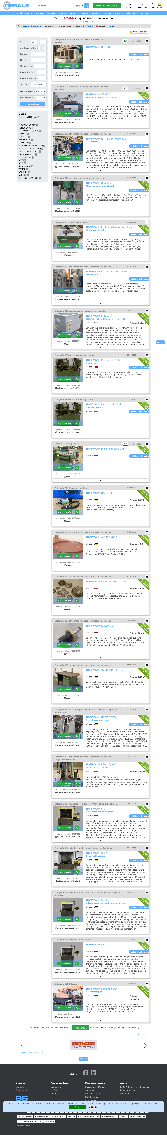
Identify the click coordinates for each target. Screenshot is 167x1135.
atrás (112, 26)
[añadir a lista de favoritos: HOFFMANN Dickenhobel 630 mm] (147, 444)
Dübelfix (22, 133)
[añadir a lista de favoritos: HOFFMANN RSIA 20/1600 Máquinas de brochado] (147, 756)
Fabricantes (90, 1100)
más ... (115, 777)
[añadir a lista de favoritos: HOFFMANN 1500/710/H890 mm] (147, 665)
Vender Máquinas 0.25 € (106, 5)
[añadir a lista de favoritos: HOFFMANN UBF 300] (147, 41)
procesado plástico (58, 1116)
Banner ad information (144, 1035)
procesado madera (41, 1116)
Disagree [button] (93, 1107)
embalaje (71, 1116)
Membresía (55, 1087)
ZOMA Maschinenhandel (24, 1053)
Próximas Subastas (94, 1093)
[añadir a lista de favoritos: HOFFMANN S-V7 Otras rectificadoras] (147, 848)
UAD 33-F (23, 172)
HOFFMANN (88, 26)
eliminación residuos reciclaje (88, 1116)
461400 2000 (24, 128)
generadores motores (137, 1116)
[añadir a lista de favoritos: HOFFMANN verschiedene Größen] (147, 576)
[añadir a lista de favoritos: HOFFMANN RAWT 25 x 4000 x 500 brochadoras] (147, 266)
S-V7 (20, 160)
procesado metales (25, 1116)
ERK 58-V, (23, 136)
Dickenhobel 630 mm (28, 131)
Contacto (20, 1087)
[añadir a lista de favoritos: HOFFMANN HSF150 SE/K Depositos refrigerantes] (147, 709)
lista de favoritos (141, 32)
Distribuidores (91, 1097)
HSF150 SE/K (24, 139)
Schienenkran (24, 166)
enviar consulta (64, 66)
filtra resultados (32, 104)
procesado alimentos (109, 1116)
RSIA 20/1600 (24, 157)
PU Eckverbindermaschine (30, 145)
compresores (49, 1121)
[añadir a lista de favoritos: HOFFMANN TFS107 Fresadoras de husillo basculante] (147, 88)
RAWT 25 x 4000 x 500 (29, 148)
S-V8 (20, 163)
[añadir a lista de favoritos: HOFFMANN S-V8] (147, 939)
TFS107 (21, 169)
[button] (159, 4)
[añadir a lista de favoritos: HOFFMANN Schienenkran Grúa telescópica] (147, 984)
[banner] (83, 1045)
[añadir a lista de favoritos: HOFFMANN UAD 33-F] (147, 488)
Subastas (89, 1090)
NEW (125, 41)
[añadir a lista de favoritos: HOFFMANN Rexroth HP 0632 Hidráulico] (147, 355)
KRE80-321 (23, 142)
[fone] (77, 468)
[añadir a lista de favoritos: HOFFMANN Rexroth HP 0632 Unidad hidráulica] (147, 399)
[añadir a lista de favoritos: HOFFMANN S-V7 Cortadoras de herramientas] (147, 804)
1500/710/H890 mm (27, 125)
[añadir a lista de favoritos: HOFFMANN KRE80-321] (147, 621)
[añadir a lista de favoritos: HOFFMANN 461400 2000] (147, 532)
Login (53, 1093)
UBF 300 (22, 175)
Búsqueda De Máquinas (96, 1087)
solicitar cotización (140, 54)
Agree (77, 1107)
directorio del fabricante (32, 26)
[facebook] (85, 1074)
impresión (123, 1116)
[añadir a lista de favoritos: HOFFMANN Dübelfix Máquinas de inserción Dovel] (147, 178)
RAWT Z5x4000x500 (28, 151)
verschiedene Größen (28, 178)
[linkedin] (93, 1074)
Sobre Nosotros (23, 1090)
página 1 (83, 1059)
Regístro (54, 1090)
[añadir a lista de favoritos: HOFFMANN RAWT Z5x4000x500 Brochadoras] (147, 134)
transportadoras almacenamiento (30, 1121)
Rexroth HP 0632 (26, 154)
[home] (18, 26)
